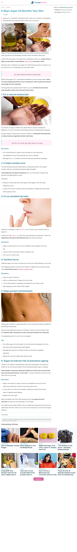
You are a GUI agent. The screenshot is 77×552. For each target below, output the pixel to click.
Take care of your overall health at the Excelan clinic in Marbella (27, 473)
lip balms (22, 229)
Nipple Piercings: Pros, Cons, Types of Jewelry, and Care (48, 447)
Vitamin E (15, 235)
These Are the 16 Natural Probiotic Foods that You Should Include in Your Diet (66, 473)
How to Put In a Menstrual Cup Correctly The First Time (48, 473)
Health (22, 469)
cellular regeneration (25, 269)
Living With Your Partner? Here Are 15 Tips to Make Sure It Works (8, 473)
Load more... (38, 479)
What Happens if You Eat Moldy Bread (28, 446)
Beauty (8, 7)
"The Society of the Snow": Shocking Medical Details (65, 447)
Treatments (4, 444)
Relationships (5, 469)
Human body (42, 469)
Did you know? (24, 444)
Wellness (3, 7)
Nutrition (60, 469)
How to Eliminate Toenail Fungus (10, 446)
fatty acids (28, 61)
